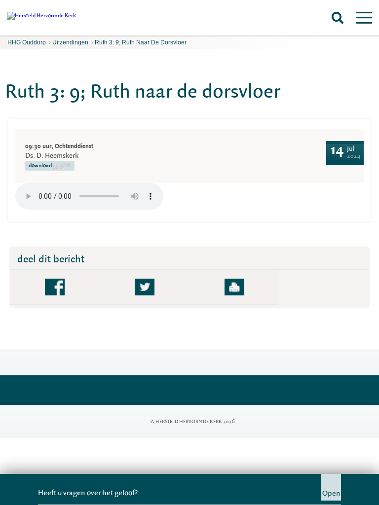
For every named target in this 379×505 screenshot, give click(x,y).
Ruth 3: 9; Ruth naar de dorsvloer (141, 42)
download (50, 165)
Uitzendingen (70, 42)
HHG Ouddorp (26, 42)
